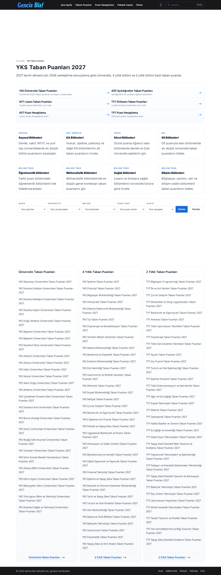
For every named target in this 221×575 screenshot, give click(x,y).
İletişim (183, 570)
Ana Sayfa (66, 4)
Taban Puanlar (83, 4)
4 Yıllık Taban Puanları (108, 557)
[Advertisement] (110, 34)
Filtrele (181, 209)
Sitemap (194, 570)
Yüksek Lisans (125, 4)
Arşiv (160, 570)
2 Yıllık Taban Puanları (171, 557)
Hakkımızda (171, 570)
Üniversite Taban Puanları (44, 557)
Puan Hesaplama (104, 4)
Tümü (139, 4)
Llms (202, 570)
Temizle (196, 209)
